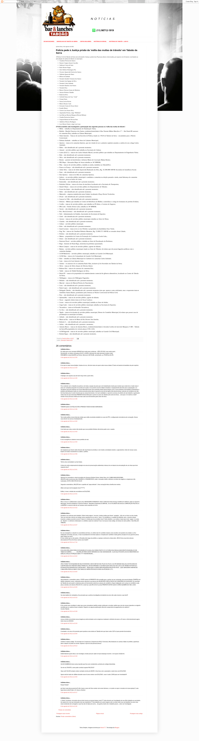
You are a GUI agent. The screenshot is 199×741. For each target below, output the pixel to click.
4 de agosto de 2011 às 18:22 (69, 556)
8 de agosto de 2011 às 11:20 (69, 706)
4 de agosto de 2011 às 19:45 (69, 587)
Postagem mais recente (63, 713)
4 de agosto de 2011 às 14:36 (69, 399)
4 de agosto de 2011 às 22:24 (69, 623)
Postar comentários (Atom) (68, 716)
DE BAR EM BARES (49, 41)
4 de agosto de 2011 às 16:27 (69, 525)
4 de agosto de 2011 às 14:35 (69, 378)
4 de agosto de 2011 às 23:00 (69, 633)
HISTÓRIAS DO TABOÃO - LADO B (118, 41)
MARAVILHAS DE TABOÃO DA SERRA (67, 41)
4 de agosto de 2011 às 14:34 (69, 367)
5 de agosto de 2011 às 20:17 (69, 692)
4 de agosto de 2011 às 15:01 (69, 469)
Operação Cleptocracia (66, 340)
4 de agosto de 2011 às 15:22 (69, 507)
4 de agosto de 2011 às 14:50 (69, 421)
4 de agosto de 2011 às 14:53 (69, 431)
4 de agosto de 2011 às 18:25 (69, 571)
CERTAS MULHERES (85, 41)
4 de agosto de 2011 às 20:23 (69, 597)
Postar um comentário (65, 710)
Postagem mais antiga (136, 713)
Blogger (117, 727)
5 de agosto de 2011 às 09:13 (69, 646)
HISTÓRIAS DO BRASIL (100, 41)
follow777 (103, 727)
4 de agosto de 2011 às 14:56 (69, 454)
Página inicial (100, 713)
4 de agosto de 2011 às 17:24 (69, 542)
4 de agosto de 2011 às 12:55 (69, 357)
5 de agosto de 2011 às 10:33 (69, 656)
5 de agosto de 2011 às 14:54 (69, 677)
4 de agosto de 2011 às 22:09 (69, 611)
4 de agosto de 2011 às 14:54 (69, 442)
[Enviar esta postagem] (77, 338)
